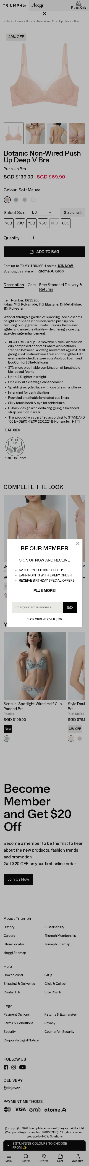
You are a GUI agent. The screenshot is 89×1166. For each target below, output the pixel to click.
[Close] (77, 543)
